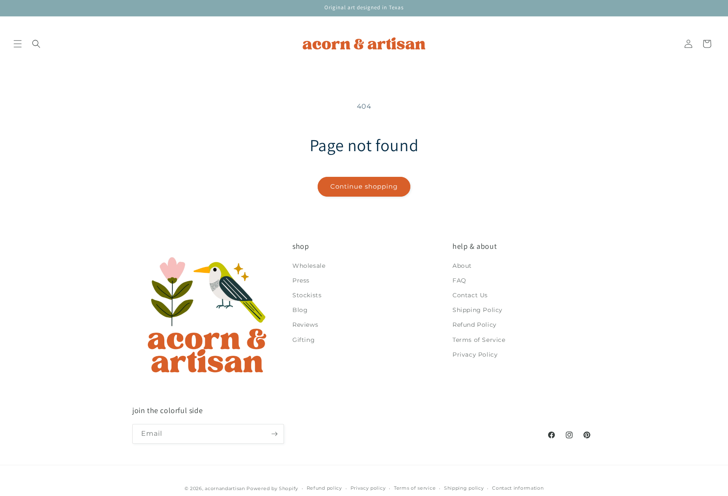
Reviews (305, 324)
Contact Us (470, 295)
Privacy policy (368, 488)
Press (301, 280)
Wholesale (308, 265)
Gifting (303, 340)
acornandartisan (225, 488)
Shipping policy (464, 488)
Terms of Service (479, 340)
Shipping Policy (477, 310)
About (462, 265)
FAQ (459, 280)
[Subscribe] (274, 434)
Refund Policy (474, 324)
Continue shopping (364, 186)
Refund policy (324, 488)
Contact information (517, 488)
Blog (300, 310)
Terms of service (415, 488)
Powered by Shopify (272, 488)
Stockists (306, 295)
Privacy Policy (475, 354)
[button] (17, 44)
